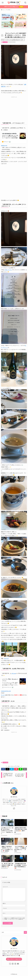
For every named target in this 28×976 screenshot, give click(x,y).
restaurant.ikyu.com (6, 691)
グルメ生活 (5, 42)
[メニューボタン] (2, 2)
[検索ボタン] (25, 2)
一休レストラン (8, 269)
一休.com (13, 673)
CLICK (21, 6)
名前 (4, 903)
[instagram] (13, 964)
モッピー (3, 695)
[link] (14, 808)
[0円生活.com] (14, 2)
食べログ (6, 658)
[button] (3, 769)
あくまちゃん (14, 796)
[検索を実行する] (25, 932)
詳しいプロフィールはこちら (14, 959)
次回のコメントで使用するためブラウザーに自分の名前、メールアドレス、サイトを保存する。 (14, 919)
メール (5, 908)
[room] (15, 964)
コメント (5, 886)
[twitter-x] (10, 964)
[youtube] (18, 964)
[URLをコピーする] (25, 769)
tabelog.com (4, 145)
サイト (4, 913)
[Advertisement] (14, 107)
